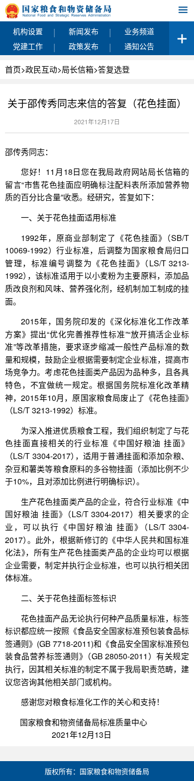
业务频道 (139, 31)
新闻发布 (83, 31)
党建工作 (28, 46)
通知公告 (139, 46)
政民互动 (41, 69)
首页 (13, 69)
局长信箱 (78, 69)
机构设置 (28, 31)
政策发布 (83, 46)
